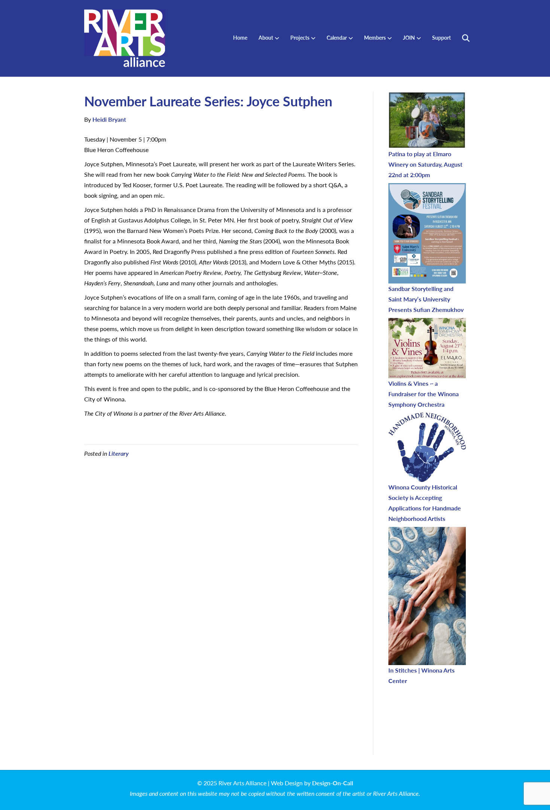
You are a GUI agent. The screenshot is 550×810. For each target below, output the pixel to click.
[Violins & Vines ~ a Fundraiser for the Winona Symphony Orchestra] (427, 348)
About (266, 37)
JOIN (409, 37)
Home (240, 37)
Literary (119, 453)
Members (375, 37)
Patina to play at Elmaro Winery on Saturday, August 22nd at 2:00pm (425, 164)
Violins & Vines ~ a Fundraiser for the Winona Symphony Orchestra (423, 394)
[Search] (461, 38)
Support (441, 37)
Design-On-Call (332, 783)
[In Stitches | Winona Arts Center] (427, 596)
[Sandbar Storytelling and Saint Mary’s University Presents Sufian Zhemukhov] (427, 233)
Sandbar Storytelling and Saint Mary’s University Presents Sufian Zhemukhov (426, 299)
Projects (299, 37)
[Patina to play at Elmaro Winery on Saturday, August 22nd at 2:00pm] (427, 120)
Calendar (337, 37)
